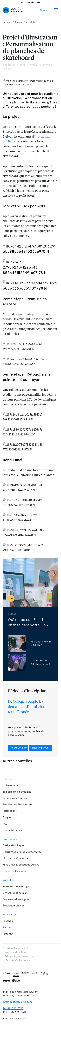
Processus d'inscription (16, 899)
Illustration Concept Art (17, 858)
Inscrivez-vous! (40, 747)
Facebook (8, 920)
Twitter (7, 927)
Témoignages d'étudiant (17, 791)
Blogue (7, 817)
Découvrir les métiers (15, 871)
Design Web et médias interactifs (22, 851)
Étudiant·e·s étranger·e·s (17, 804)
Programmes (10, 838)
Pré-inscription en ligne (16, 886)
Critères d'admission (15, 892)
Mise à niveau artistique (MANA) (21, 864)
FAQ (5, 823)
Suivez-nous (9, 914)
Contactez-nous (12, 830)
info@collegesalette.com (17, 1001)
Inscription (8, 879)
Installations (10, 810)
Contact (44, 10)
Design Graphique (13, 845)
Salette (7, 778)
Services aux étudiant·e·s (17, 798)
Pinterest (8, 933)
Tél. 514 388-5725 (13, 1008)
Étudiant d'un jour (13, 905)
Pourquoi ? (17, 747)
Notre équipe (11, 785)
